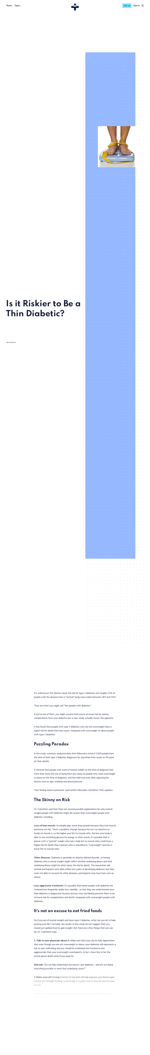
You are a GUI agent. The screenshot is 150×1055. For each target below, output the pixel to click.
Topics (17, 6)
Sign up (127, 5)
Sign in (136, 6)
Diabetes (12, 342)
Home (9, 6)
